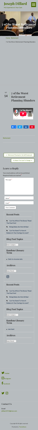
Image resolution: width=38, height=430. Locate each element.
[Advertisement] (19, 65)
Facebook (6, 384)
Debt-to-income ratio (15, 259)
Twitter (6, 373)
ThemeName (22, 427)
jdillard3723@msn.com (9, 411)
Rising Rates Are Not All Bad (18, 227)
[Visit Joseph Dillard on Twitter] (2, 394)
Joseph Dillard (15, 3)
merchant (11, 329)
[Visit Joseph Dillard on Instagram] (7, 277)
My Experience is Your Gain (13, 7)
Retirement (6, 138)
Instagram (7, 378)
